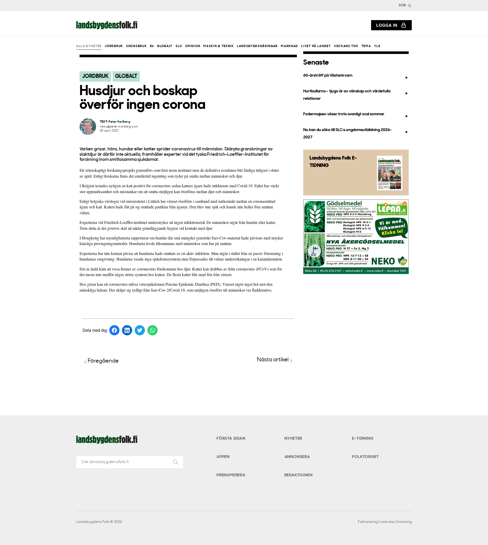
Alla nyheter (89, 46)
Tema (366, 46)
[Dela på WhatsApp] (152, 330)
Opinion (192, 46)
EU (152, 46)
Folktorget (365, 457)
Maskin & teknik (218, 46)
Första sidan (231, 439)
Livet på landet (316, 46)
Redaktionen (298, 475)
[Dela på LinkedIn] (127, 330)
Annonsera (297, 457)
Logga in (387, 25)
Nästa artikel (273, 360)
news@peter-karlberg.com (119, 126)
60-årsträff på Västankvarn (328, 76)
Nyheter (293, 439)
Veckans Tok (346, 46)
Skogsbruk (136, 46)
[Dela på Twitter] (140, 330)
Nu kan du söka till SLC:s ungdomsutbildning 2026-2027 (347, 133)
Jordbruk (114, 46)
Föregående (103, 361)
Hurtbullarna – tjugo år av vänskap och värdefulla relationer (346, 95)
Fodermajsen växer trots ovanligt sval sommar (343, 114)
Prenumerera (231, 475)
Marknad (289, 46)
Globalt (165, 46)
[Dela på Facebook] (114, 330)
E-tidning (362, 439)
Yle (377, 46)
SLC (179, 46)
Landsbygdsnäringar (257, 46)
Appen (223, 457)
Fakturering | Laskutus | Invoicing (385, 522)
